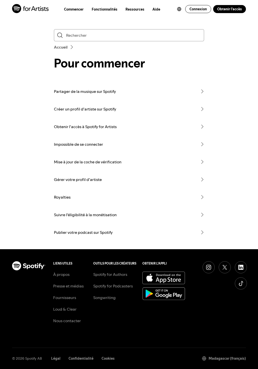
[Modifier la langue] (179, 9)
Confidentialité (81, 358)
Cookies (108, 358)
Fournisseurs (64, 297)
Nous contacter (67, 320)
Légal (55, 358)
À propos (61, 274)
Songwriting (104, 297)
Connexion (198, 9)
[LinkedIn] (241, 267)
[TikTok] (241, 283)
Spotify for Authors (110, 274)
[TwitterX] (225, 267)
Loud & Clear (65, 309)
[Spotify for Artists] (30, 9)
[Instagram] (209, 267)
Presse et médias (68, 286)
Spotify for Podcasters (113, 286)
